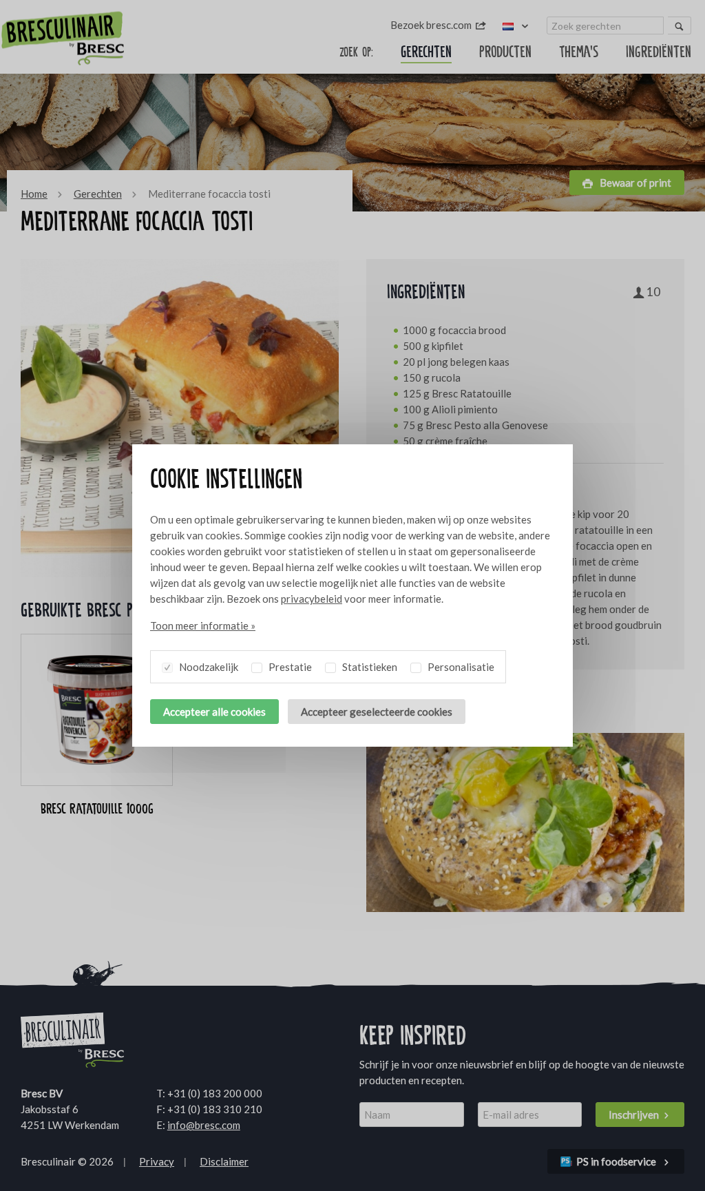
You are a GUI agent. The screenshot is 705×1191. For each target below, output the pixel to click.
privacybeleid (311, 598)
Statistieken (368, 667)
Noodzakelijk (207, 667)
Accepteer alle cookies (214, 711)
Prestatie (289, 667)
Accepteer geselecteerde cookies (376, 711)
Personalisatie (459, 667)
